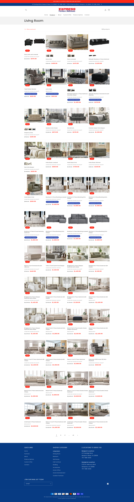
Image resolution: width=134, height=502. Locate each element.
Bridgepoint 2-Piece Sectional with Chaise (98, 266)
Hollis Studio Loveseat (52, 162)
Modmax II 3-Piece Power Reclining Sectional (34, 232)
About (26, 456)
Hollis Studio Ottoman (95, 162)
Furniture (27, 454)
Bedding (55, 464)
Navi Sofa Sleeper (29, 167)
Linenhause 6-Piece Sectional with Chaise (55, 360)
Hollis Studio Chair (29, 197)
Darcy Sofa (49, 59)
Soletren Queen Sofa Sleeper (97, 128)
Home (26, 451)
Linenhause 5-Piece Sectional (32, 422)
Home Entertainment (59, 473)
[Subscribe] (50, 484)
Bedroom (55, 456)
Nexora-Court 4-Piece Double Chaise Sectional (77, 391)
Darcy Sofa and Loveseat (31, 54)
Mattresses (56, 459)
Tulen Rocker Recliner (30, 89)
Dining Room (56, 454)
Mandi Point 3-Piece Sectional (54, 390)
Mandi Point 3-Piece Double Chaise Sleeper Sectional (77, 329)
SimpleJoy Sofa (28, 132)
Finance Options (29, 459)
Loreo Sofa (49, 89)
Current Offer (28, 462)
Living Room (56, 451)
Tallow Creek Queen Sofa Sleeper (55, 265)
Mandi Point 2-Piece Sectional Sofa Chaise (55, 329)
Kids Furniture (57, 462)
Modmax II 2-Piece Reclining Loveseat (56, 197)
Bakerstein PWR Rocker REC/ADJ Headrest (97, 360)
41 (73, 435)
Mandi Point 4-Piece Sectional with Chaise (98, 297)
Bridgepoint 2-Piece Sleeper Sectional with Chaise (75, 266)
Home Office (57, 470)
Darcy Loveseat (71, 59)
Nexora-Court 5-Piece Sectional (76, 359)
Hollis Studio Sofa (72, 162)
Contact (26, 464)
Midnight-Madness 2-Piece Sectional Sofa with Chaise (77, 94)
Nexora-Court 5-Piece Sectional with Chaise (34, 360)
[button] (26, 10)
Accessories (56, 467)
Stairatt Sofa (70, 128)
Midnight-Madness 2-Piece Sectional (99, 59)
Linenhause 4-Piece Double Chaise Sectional (77, 422)
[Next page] (77, 435)
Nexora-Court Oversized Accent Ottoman (33, 266)
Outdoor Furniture (58, 475)
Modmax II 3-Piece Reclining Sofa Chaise (76, 198)
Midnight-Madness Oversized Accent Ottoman (99, 94)
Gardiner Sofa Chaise (52, 128)
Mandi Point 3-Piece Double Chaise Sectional (98, 391)
